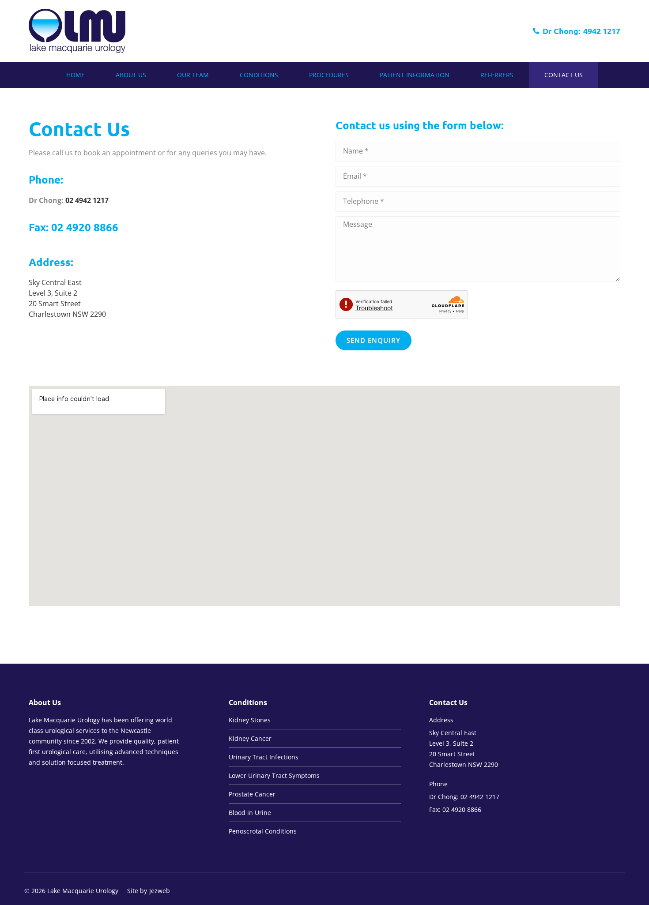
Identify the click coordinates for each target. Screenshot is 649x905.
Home (75, 75)
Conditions (259, 75)
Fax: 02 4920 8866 (73, 227)
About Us (131, 75)
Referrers (496, 75)
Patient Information (414, 75)
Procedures (329, 75)
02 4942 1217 (87, 200)
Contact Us (563, 75)
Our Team (193, 75)
